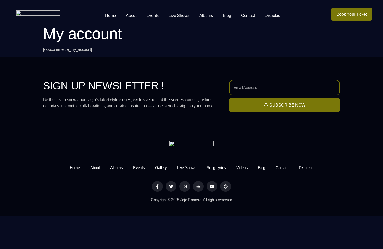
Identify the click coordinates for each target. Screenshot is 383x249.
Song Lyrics (216, 167)
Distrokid (272, 15)
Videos (242, 167)
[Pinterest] (225, 186)
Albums (206, 15)
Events (152, 15)
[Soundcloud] (198, 186)
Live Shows (179, 15)
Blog (227, 15)
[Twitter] (171, 186)
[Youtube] (212, 186)
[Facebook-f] (157, 186)
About (131, 15)
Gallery (161, 167)
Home (110, 15)
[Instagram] (184, 186)
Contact (248, 15)
